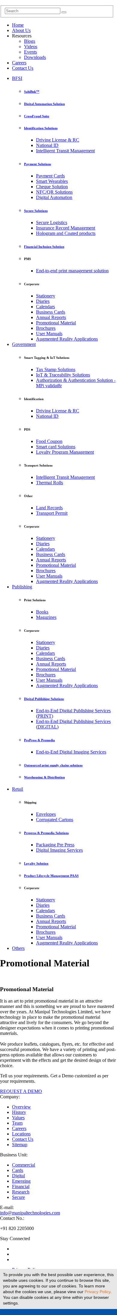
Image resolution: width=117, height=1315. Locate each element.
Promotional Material (56, 322)
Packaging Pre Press (55, 844)
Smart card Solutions (55, 446)
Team (17, 1123)
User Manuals (49, 333)
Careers (19, 62)
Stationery (45, 295)
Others (18, 948)
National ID (47, 145)
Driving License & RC (57, 139)
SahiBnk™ (31, 91)
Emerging (21, 1181)
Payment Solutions (37, 164)
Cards (17, 1170)
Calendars (45, 306)
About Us (21, 30)
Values (18, 1117)
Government (24, 344)
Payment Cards (50, 175)
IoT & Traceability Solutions (63, 374)
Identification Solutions (41, 128)
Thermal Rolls (49, 482)
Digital (18, 1175)
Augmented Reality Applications (67, 338)
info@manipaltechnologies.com (30, 1212)
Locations (21, 1133)
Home (18, 25)
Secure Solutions (36, 210)
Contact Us (22, 68)
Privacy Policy (97, 1291)
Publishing (22, 586)
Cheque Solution (52, 186)
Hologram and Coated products (65, 233)
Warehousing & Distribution (44, 777)
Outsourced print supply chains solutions (53, 765)
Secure (18, 1197)
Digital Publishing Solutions (44, 699)
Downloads (35, 57)
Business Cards (50, 312)
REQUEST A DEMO (21, 1091)
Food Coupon (49, 441)
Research (20, 1191)
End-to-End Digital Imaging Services (71, 751)
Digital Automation (54, 197)
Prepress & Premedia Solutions (46, 833)
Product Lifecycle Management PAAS (51, 875)
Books (42, 611)
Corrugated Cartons (54, 819)
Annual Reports (51, 317)
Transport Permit (52, 513)
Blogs (29, 41)
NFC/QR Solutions (54, 192)
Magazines (46, 617)
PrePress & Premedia (39, 740)
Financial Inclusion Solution (44, 246)
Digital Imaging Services (59, 850)
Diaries (43, 301)
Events (30, 51)
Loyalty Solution (36, 863)
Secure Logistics (51, 222)
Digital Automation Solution (44, 104)
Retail (17, 789)
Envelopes (46, 814)
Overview (21, 1106)
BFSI (17, 78)
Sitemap (19, 1144)
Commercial (23, 1164)
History (19, 1112)
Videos (30, 46)
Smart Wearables (52, 181)
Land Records (49, 507)
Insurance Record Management (65, 227)
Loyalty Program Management (65, 452)
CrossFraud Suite (36, 116)
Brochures (46, 328)
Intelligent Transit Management (65, 150)
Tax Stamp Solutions (55, 369)
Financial (20, 1186)
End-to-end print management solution (72, 270)
